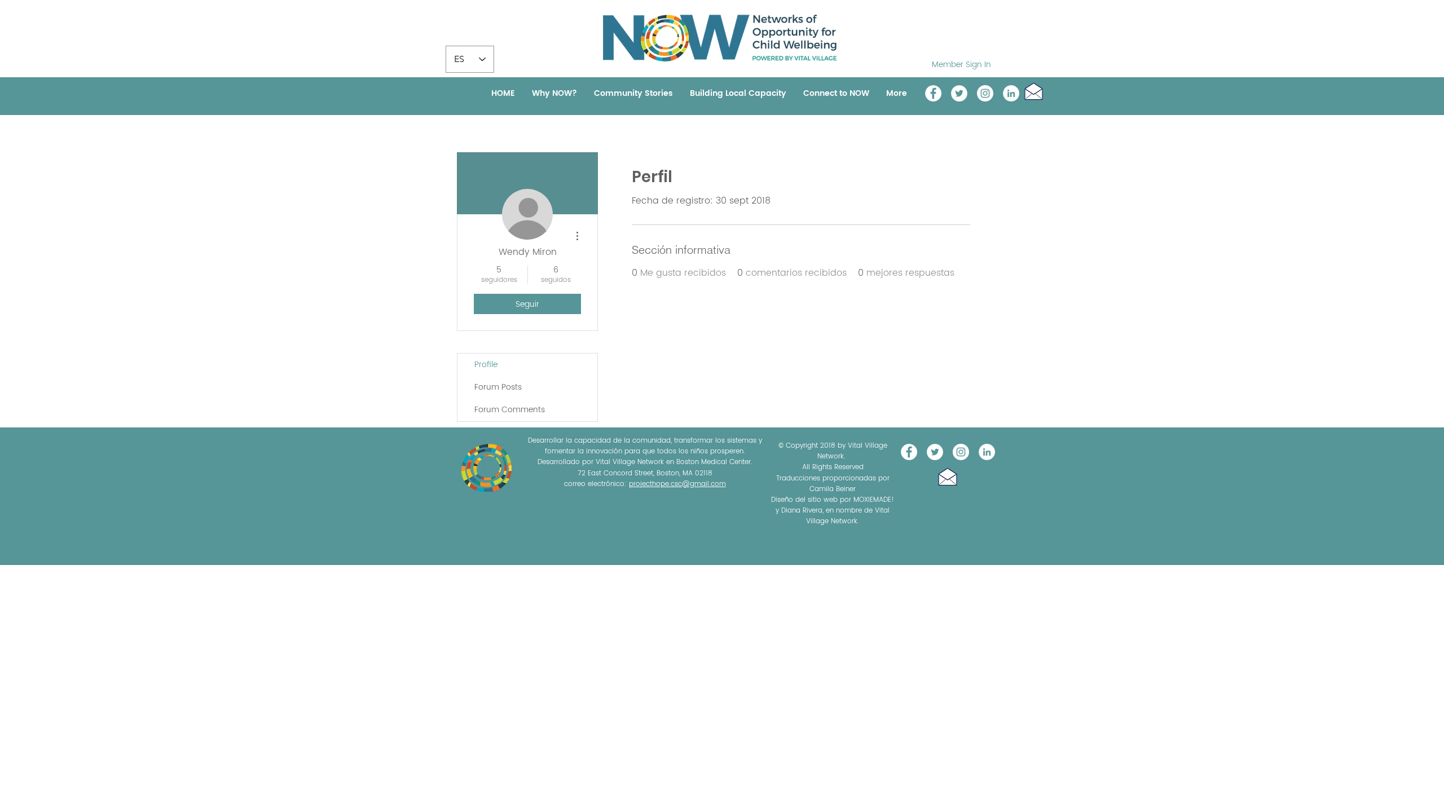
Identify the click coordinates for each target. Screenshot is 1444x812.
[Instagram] (985, 93)
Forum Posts (498, 387)
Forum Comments (509, 409)
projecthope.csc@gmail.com (677, 484)
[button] (1033, 91)
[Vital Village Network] (933, 93)
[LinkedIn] (1011, 93)
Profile (486, 364)
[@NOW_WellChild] (959, 93)
